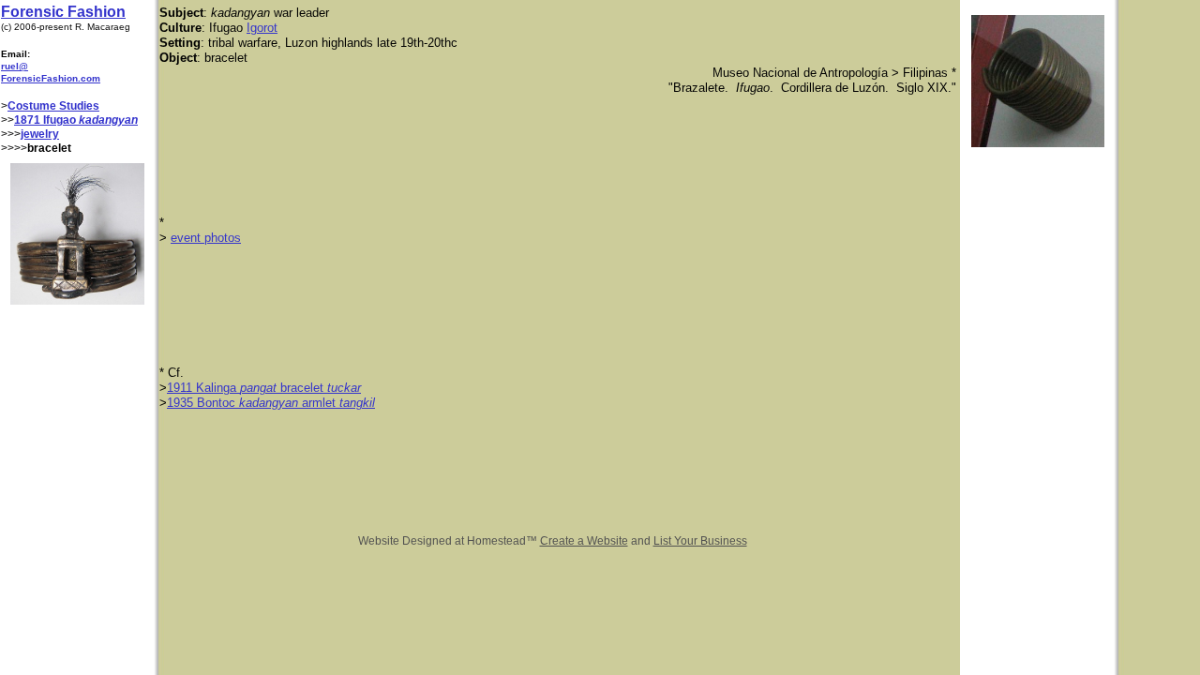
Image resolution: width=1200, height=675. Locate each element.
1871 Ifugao (46, 120)
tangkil (357, 403)
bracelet (302, 388)
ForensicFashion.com (50, 78)
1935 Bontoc (203, 403)
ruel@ (14, 66)
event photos (206, 238)
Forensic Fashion (63, 12)
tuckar (344, 388)
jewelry (40, 134)
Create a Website (584, 541)
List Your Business (700, 541)
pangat (258, 388)
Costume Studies (53, 105)
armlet (318, 403)
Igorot (262, 28)
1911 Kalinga (203, 388)
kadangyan (268, 403)
